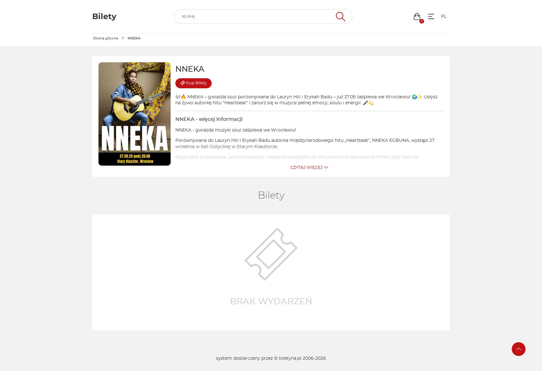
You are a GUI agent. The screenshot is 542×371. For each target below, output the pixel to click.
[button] (417, 16)
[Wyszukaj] (339, 16)
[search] (263, 16)
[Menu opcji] (431, 16)
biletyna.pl (290, 358)
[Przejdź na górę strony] (519, 349)
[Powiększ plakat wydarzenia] (134, 114)
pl (444, 16)
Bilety (196, 83)
